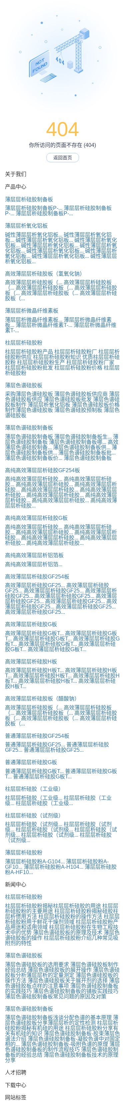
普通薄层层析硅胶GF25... (35, 744)
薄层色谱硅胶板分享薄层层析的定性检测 (61, 1020)
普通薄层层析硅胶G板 (31, 762)
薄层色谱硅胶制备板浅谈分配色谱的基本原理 (58, 1017)
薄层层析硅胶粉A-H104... (53, 867)
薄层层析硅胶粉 (23, 852)
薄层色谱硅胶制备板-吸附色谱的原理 (64, 1044)
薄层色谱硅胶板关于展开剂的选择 (68, 980)
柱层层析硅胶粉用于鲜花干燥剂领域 (62, 919)
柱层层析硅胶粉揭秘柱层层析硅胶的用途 (53, 906)
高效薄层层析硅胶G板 (31, 624)
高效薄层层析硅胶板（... (33, 282)
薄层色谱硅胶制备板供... (81, 447)
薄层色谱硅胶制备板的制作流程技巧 (62, 1046)
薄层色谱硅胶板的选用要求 (37, 964)
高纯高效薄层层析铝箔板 (34, 555)
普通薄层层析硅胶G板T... (34, 771)
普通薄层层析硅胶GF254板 (37, 736)
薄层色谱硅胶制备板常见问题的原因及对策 (55, 996)
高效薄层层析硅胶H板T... (34, 670)
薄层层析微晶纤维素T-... (44, 325)
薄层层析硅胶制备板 (29, 199)
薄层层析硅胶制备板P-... (33, 208)
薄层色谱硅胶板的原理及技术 (67, 932)
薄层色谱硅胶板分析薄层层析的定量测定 (62, 972)
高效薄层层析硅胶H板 (31, 661)
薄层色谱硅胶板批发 (68, 399)
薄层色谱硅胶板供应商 (81, 394)
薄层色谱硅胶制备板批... (87, 453)
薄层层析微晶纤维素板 (31, 311)
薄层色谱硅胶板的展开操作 (60, 970)
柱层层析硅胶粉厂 (75, 352)
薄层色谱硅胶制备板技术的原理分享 (61, 1057)
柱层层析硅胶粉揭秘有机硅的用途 (61, 1025)
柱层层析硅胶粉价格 (78, 368)
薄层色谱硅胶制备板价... (33, 458)
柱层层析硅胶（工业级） (34, 789)
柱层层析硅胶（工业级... (33, 798)
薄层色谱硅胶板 (23, 385)
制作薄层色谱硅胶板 (29, 410)
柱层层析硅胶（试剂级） (34, 815)
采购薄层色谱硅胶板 (29, 394)
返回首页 (62, 157)
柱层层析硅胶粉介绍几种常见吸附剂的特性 (61, 940)
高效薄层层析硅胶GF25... (35, 585)
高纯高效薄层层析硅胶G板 (36, 518)
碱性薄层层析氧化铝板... (33, 235)
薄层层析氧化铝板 (26, 226)
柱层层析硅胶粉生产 (41, 362)
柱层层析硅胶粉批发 (29, 368)
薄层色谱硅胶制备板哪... (77, 442)
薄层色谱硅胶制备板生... (83, 437)
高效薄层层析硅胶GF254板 (37, 576)
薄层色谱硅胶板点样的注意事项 (62, 983)
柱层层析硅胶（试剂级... (33, 824)
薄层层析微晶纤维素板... (33, 320)
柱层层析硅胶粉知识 (57, 357)
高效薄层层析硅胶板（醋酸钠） (42, 698)
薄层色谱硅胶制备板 (29, 428)
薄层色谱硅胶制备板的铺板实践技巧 (75, 991)
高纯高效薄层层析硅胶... (33, 479)
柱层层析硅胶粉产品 (29, 352)
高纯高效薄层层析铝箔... (33, 564)
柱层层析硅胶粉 (23, 343)
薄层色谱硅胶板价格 (96, 405)
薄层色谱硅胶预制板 (78, 410)
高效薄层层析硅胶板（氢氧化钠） (45, 274)
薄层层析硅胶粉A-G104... (35, 861)
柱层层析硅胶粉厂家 (90, 362)
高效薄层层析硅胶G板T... (34, 633)
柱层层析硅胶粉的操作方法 (70, 916)
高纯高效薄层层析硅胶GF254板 (42, 470)
